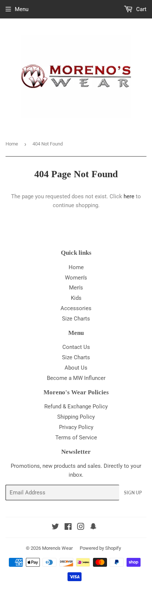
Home (12, 144)
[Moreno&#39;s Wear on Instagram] (80, 527)
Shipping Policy (76, 417)
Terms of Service (76, 437)
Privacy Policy (76, 427)
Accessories (76, 308)
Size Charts (76, 318)
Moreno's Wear (57, 548)
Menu (21, 9)
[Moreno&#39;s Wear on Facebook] (68, 527)
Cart (140, 9)
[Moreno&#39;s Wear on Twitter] (55, 527)
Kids (76, 298)
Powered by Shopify (100, 548)
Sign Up (133, 492)
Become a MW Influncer (76, 378)
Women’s (76, 277)
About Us (76, 367)
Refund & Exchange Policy (76, 406)
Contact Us (76, 347)
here (129, 196)
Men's (76, 287)
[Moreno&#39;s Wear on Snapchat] (93, 527)
